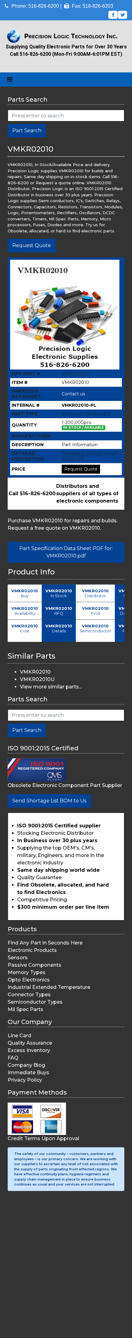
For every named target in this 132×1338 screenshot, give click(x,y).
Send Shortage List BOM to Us (49, 801)
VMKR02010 (35, 672)
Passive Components (34, 965)
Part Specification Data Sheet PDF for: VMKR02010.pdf (66, 552)
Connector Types (29, 994)
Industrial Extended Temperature (49, 987)
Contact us (73, 394)
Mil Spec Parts (25, 1009)
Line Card (19, 1035)
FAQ (13, 1058)
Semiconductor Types (35, 1002)
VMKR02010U (37, 679)
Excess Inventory (29, 1050)
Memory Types (26, 972)
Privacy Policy (25, 1080)
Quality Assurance (30, 1043)
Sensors (18, 958)
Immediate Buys (28, 1072)
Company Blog (26, 1065)
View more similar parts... (51, 687)
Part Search (26, 130)
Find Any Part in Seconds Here (45, 943)
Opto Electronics (29, 980)
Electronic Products (32, 950)
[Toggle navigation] (9, 79)
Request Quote (31, 245)
